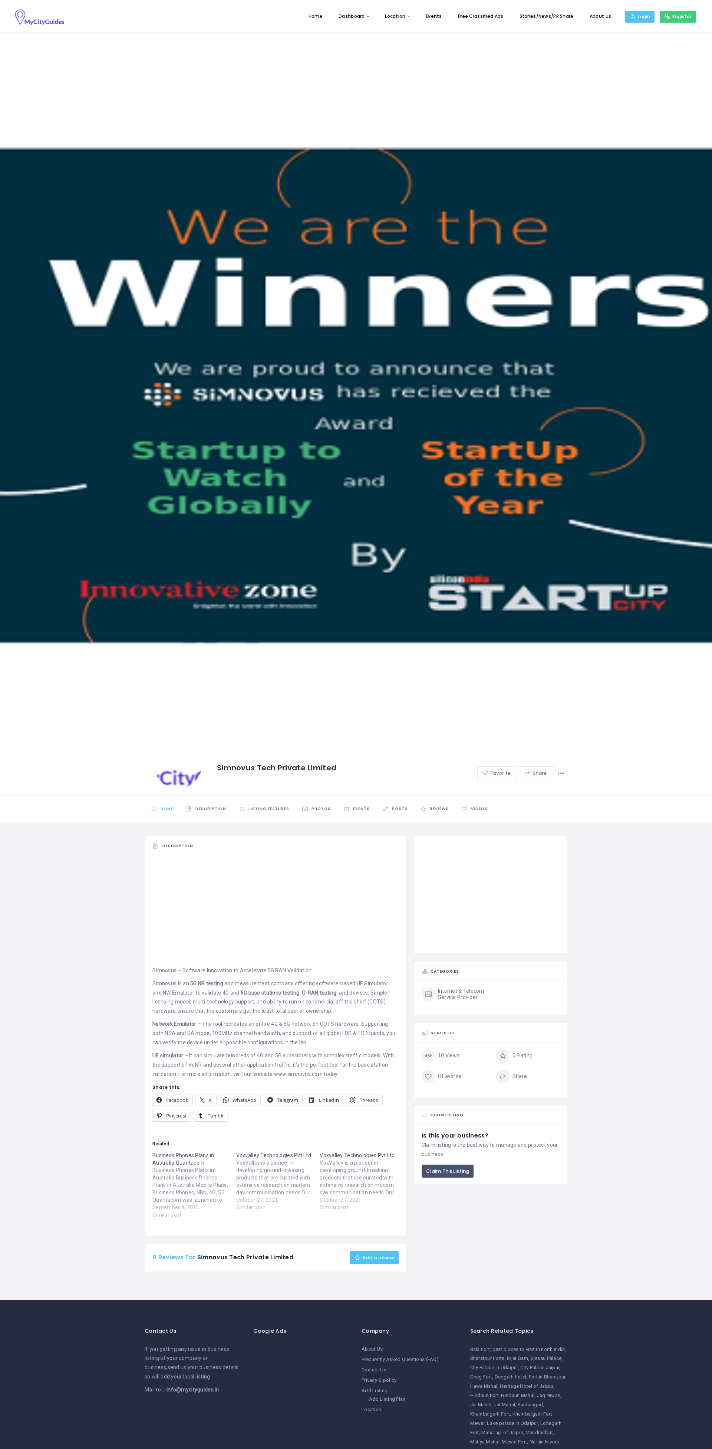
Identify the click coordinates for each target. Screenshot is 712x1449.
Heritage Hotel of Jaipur (526, 1386)
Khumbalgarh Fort (490, 1414)
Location (395, 16)
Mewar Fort (514, 1442)
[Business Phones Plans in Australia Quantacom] (194, 1185)
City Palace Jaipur (539, 1367)
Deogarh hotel (511, 1377)
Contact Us (374, 1370)
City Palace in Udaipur (494, 1367)
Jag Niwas (549, 1395)
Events (434, 16)
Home (316, 16)
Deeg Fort (481, 1377)
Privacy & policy (379, 1380)
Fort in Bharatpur (547, 1377)
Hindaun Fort (484, 1395)
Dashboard (352, 16)
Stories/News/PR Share (547, 16)
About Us (600, 16)
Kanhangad (530, 1404)
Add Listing (375, 1390)
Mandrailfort (539, 1432)
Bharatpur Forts (487, 1358)
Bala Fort (480, 1349)
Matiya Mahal (485, 1442)
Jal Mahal (504, 1404)
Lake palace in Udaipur (512, 1423)
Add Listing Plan (387, 1399)
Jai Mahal (481, 1404)
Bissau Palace (546, 1358)
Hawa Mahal (484, 1386)
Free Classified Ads (480, 16)
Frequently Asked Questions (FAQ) (400, 1359)
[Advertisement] (275, 914)
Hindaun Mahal (517, 1395)
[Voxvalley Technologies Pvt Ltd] (278, 1181)
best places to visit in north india (528, 1349)
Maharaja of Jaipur (502, 1432)
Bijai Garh (517, 1358)
